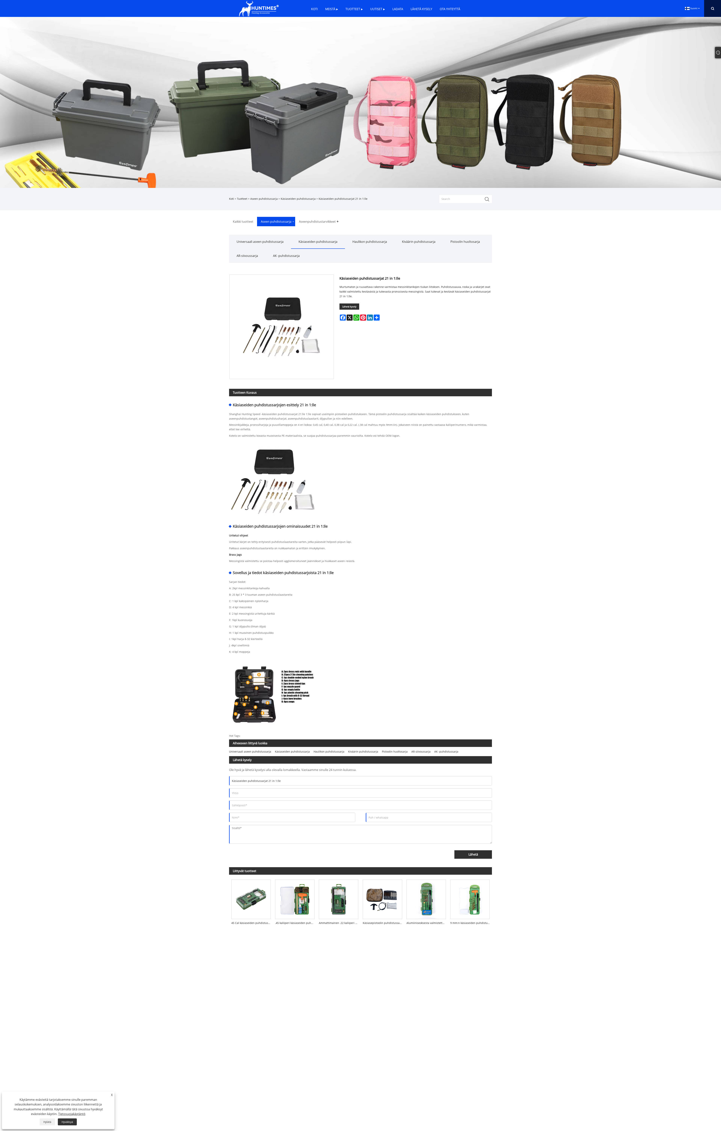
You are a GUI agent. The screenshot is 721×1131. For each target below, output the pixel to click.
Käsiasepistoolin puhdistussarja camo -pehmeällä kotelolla (383, 923)
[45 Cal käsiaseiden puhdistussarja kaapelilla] (251, 898)
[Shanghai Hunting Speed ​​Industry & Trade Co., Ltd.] (258, 8)
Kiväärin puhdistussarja (418, 242)
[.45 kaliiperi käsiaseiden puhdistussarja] (295, 898)
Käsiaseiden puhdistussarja (298, 198)
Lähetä (473, 854)
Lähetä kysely (349, 306)
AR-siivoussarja (247, 256)
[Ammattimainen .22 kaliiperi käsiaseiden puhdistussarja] (338, 898)
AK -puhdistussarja (286, 256)
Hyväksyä (67, 1122)
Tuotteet (242, 198)
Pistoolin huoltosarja (465, 242)
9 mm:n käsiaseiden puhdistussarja (471, 923)
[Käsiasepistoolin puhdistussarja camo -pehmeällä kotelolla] (382, 898)
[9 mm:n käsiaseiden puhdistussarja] (470, 898)
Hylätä (47, 1122)
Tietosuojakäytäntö (71, 1114)
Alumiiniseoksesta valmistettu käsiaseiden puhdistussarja (427, 923)
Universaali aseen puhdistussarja (260, 242)
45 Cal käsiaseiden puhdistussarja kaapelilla (252, 923)
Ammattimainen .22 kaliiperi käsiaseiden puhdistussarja (339, 923)
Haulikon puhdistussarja (369, 242)
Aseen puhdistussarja (264, 198)
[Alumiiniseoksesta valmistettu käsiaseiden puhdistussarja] (426, 898)
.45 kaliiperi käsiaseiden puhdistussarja (296, 923)
